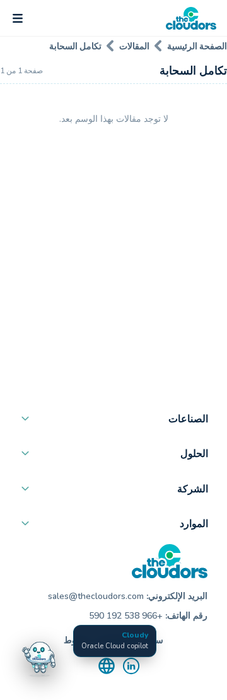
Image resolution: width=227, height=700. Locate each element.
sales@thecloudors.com (96, 596)
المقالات (134, 45)
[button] (113, 421)
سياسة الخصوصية (130, 640)
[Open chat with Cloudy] (39, 657)
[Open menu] (17, 18)
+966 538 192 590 (126, 616)
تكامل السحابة (75, 45)
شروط (76, 640)
